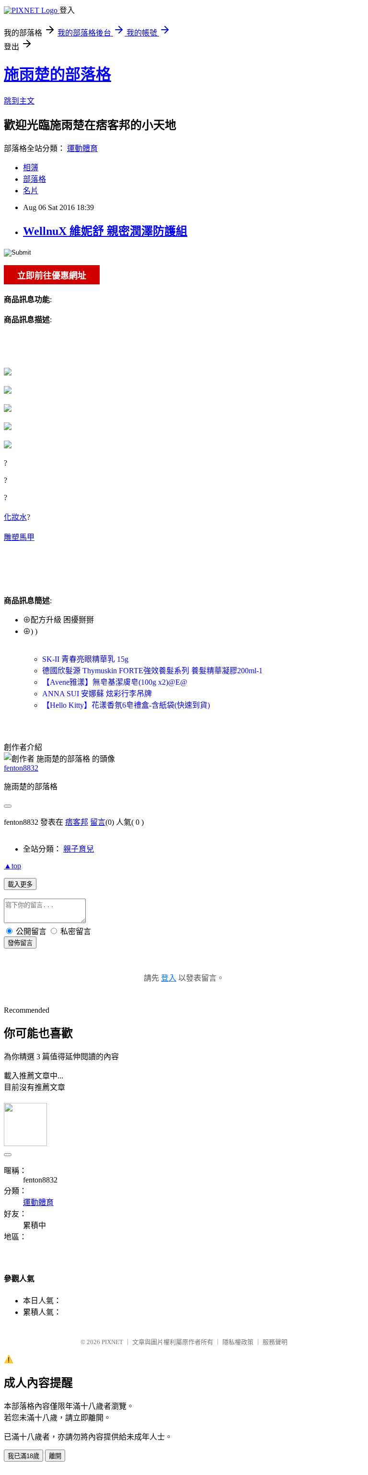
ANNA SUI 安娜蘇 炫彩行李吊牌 (97, 694)
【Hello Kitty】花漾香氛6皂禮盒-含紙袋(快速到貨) (126, 705)
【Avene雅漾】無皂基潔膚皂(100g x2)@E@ (114, 682)
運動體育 (82, 148)
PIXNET (112, 1342)
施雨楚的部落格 (57, 74)
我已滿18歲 (23, 1456)
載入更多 (20, 884)
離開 (55, 1456)
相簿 (30, 168)
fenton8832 (21, 768)
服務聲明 (275, 1342)
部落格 (34, 179)
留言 (97, 822)
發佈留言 (20, 943)
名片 (30, 191)
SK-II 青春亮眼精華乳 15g (85, 659)
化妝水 (15, 517)
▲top (12, 866)
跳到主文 (19, 101)
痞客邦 (76, 822)
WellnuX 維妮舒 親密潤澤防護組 (105, 231)
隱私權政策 (237, 1342)
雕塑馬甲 (19, 537)
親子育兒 (78, 849)
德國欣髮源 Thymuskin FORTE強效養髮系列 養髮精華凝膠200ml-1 (152, 671)
